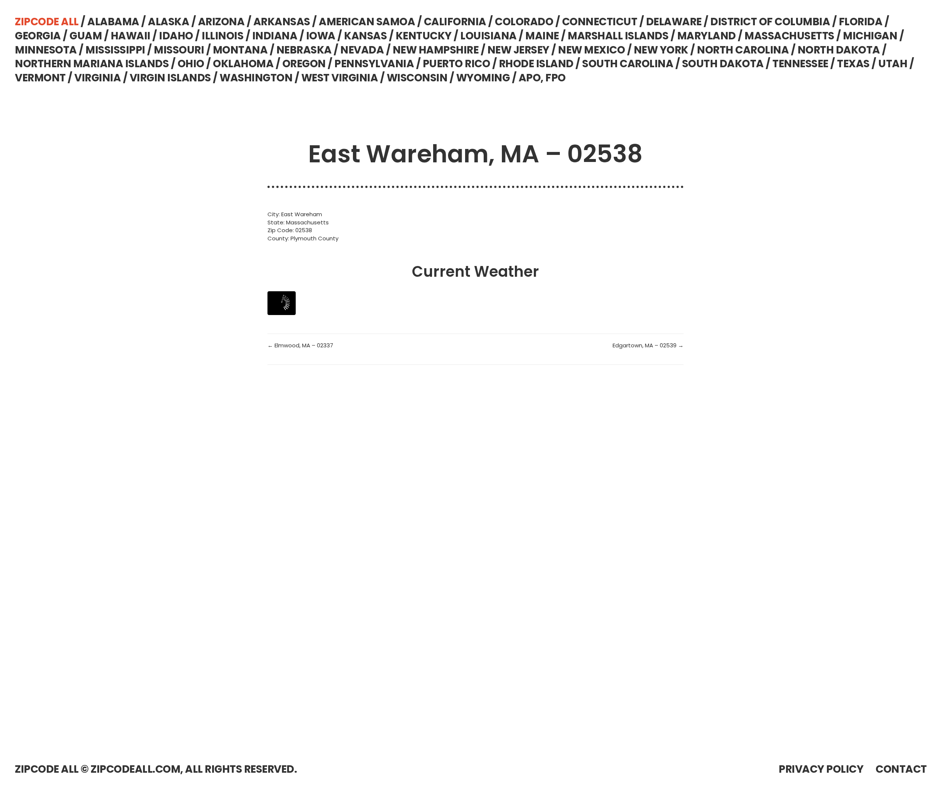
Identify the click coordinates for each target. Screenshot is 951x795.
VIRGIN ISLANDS (170, 78)
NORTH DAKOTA (839, 50)
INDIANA (275, 36)
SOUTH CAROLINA (627, 63)
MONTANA (240, 50)
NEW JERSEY (518, 50)
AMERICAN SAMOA (367, 21)
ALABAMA (113, 21)
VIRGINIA (97, 78)
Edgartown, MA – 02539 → (648, 345)
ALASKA (168, 21)
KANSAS (365, 36)
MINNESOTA (46, 50)
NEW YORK (661, 50)
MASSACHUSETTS (789, 36)
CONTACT (901, 769)
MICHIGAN (870, 36)
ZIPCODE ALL (47, 21)
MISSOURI (179, 50)
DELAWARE (674, 21)
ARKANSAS (281, 21)
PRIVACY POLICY (821, 769)
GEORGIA (38, 36)
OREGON (304, 63)
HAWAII (130, 36)
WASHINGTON (256, 78)
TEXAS (853, 63)
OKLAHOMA (243, 63)
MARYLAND (706, 36)
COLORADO (524, 21)
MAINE (542, 36)
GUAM (85, 36)
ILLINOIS (222, 36)
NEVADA (362, 50)
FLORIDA (861, 21)
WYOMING (483, 78)
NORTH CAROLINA (743, 50)
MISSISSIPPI (115, 50)
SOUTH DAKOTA (723, 63)
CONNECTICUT (599, 21)
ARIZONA (221, 21)
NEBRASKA (304, 50)
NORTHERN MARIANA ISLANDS (92, 63)
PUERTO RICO (456, 63)
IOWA (320, 36)
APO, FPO (542, 78)
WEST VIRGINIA (339, 78)
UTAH (892, 63)
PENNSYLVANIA (374, 63)
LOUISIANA (488, 36)
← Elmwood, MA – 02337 (300, 345)
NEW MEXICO (591, 50)
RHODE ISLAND (536, 63)
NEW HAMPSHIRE (436, 50)
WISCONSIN (417, 78)
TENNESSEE (800, 63)
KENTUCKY (424, 36)
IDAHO (176, 36)
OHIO (191, 63)
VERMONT (40, 78)
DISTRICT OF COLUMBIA (770, 21)
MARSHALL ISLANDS (618, 36)
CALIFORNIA (455, 21)
